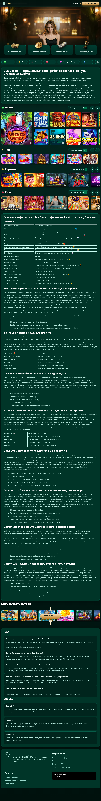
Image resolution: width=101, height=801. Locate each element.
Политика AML (58, 764)
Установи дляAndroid (60, 776)
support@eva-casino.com (15, 780)
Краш (89, 62)
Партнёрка (9, 784)
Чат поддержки (11, 777)
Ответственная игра (61, 767)
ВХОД (75, 3)
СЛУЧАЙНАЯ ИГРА (50, 616)
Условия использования (62, 761)
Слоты (37, 62)
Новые (10, 62)
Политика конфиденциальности (65, 758)
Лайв (51, 62)
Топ (23, 62)
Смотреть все (78, 108)
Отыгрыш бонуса (70, 62)
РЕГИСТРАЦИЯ (90, 3)
